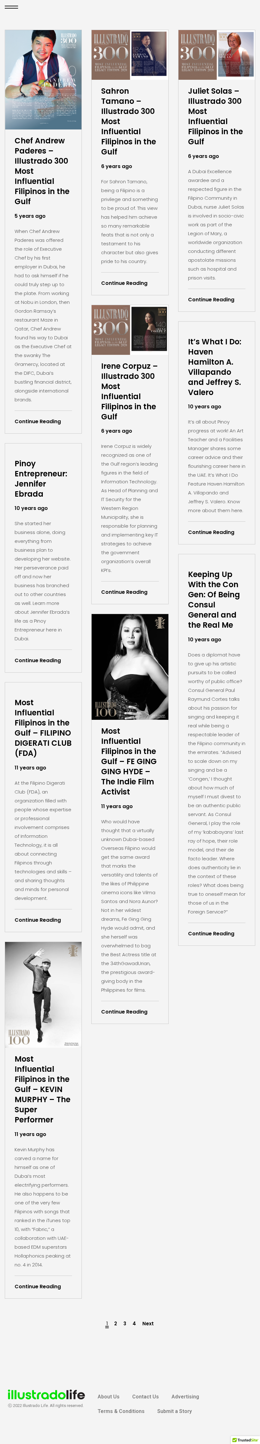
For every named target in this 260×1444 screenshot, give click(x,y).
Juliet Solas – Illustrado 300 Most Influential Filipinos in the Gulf (215, 116)
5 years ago (30, 216)
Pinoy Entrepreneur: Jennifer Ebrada (41, 479)
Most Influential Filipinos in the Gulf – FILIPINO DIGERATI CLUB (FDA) (43, 728)
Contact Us (145, 1397)
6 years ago (116, 166)
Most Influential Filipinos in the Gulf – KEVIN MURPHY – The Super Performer (42, 1089)
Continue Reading (38, 421)
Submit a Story (174, 1411)
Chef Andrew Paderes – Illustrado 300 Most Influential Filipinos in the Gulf (42, 171)
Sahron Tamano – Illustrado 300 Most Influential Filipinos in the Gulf (128, 121)
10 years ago (204, 406)
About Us (109, 1397)
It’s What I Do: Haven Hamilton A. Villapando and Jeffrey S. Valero (214, 367)
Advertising (185, 1397)
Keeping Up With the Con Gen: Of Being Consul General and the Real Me (214, 599)
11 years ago (117, 806)
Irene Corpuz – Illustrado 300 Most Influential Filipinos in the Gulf (129, 391)
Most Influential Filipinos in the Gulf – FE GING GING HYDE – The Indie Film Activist (129, 761)
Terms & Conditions (121, 1411)
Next (148, 1323)
